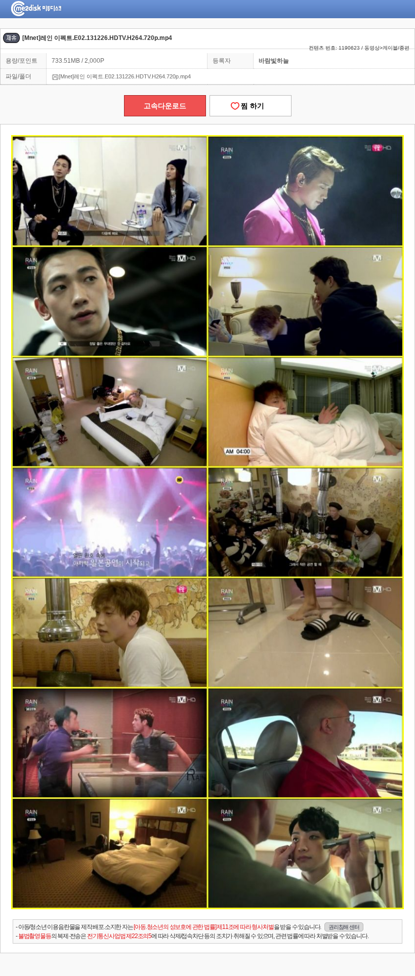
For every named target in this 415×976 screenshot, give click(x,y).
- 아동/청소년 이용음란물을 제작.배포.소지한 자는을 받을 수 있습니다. (187, 926)
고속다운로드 (165, 106)
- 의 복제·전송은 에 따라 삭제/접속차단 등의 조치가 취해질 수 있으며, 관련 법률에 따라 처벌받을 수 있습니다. (192, 936)
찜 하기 (250, 106)
